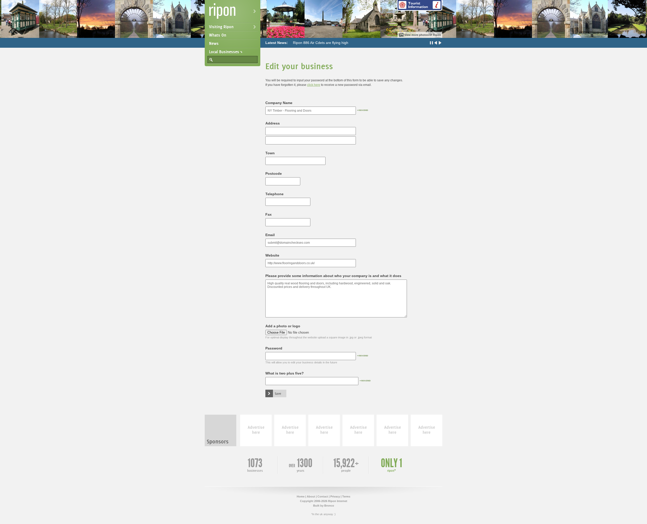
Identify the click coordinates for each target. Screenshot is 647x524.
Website (272, 255)
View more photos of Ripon (422, 34)
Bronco (329, 505)
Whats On (217, 35)
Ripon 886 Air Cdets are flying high (320, 43)
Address (272, 123)
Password (273, 348)
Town (270, 153)
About (311, 496)
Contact (322, 496)
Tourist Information (419, 5)
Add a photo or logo (282, 326)
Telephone (274, 194)
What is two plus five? (284, 373)
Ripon (233, 12)
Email (270, 235)
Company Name (278, 103)
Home (301, 496)
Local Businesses (224, 51)
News (214, 43)
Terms (346, 496)
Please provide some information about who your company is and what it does (333, 276)
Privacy (335, 496)
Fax (268, 214)
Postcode (273, 173)
